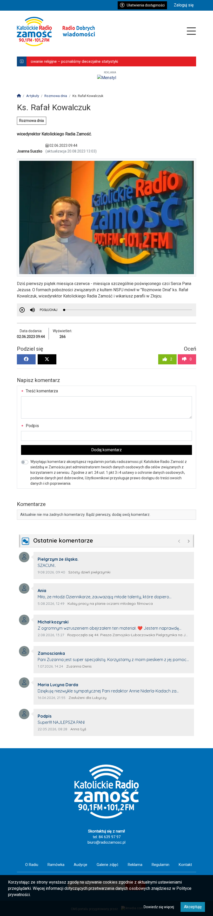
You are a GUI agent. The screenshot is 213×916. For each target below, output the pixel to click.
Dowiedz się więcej (159, 907)
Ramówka (56, 865)
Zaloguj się (184, 5)
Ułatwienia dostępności (146, 5)
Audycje (80, 865)
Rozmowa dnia (31, 121)
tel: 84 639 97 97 (107, 837)
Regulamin (160, 865)
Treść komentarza (41, 390)
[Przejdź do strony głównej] (56, 31)
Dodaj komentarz (106, 449)
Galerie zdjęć (107, 865)
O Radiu (31, 865)
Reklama (135, 865)
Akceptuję (193, 906)
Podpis (32, 425)
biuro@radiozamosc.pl (106, 842)
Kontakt (185, 865)
